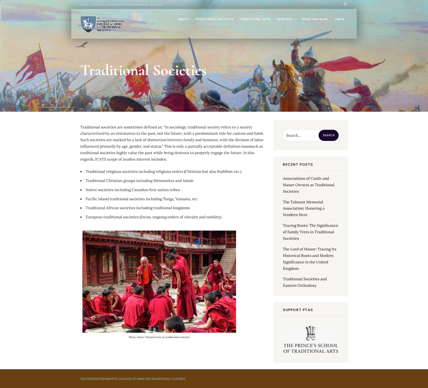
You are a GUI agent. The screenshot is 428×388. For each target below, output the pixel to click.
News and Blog (315, 19)
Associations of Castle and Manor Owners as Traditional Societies (308, 185)
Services (285, 19)
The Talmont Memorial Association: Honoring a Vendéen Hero (304, 208)
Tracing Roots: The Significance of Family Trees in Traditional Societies (310, 232)
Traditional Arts (255, 19)
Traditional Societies (214, 19)
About (183, 19)
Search (329, 135)
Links (339, 19)
